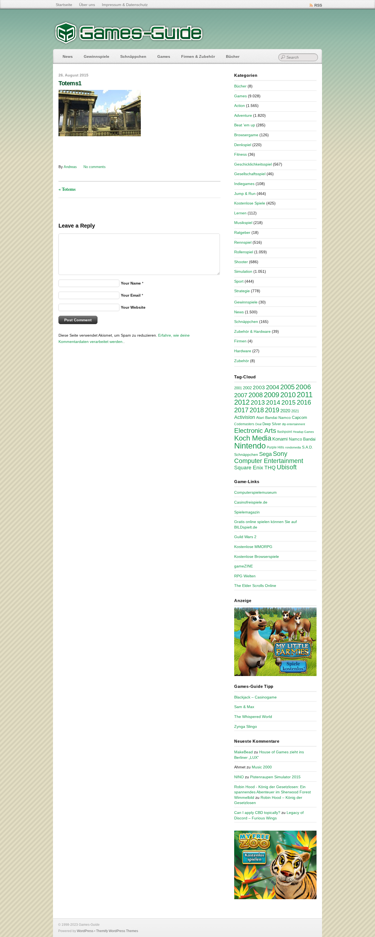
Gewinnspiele (96, 56)
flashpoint (284, 431)
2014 (273, 402)
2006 (303, 387)
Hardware (242, 351)
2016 (304, 402)
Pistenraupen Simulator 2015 (275, 777)
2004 (272, 387)
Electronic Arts (255, 430)
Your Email (131, 295)
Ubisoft (286, 467)
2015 (288, 402)
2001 (238, 388)
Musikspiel (243, 222)
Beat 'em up (244, 125)
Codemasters (244, 424)
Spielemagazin (247, 512)
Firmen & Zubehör (198, 56)
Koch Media (252, 438)
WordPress (85, 931)
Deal (258, 424)
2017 (241, 410)
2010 (288, 395)
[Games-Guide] (129, 42)
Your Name (131, 283)
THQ (270, 467)
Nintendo (250, 445)
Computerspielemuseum (255, 492)
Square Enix (248, 467)
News (68, 56)
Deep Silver (271, 424)
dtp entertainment (293, 424)
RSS (318, 5)
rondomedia (293, 447)
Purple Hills (275, 447)
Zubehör (241, 361)
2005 (287, 387)
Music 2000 (262, 767)
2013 (258, 402)
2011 (305, 394)
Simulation (243, 271)
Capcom (299, 417)
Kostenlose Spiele (249, 203)
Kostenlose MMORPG (253, 546)
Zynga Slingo (245, 726)
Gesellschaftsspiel (249, 174)
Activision (244, 417)
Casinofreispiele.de (250, 502)
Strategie (242, 291)
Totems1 (70, 83)
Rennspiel (242, 242)
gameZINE (243, 566)
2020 (285, 410)
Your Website (133, 307)
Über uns (87, 4)
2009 (271, 395)
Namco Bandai (302, 439)
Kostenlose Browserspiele (256, 556)
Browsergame (246, 135)
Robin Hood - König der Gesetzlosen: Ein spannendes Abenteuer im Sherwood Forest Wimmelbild (272, 792)
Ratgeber (242, 232)
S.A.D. (307, 447)
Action (239, 105)
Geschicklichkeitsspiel (253, 164)
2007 (240, 395)
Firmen (240, 341)
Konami (280, 439)
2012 (242, 402)
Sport (239, 281)
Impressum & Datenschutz (125, 4)
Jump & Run (245, 193)
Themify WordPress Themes (117, 931)
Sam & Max (244, 707)
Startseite (64, 4)
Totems (67, 189)
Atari (260, 417)
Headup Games (303, 431)
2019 (272, 410)
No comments (94, 167)
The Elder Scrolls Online (255, 585)
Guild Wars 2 (245, 537)
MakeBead (243, 752)
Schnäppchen (133, 56)
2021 (295, 411)
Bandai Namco (278, 417)
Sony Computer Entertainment (268, 457)
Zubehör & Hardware (252, 331)
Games (163, 56)
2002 (247, 388)
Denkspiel (242, 145)
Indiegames (244, 183)
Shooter (241, 262)
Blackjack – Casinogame (255, 697)
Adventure (243, 115)
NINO (239, 777)
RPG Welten (245, 576)
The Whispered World (253, 716)
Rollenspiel (243, 252)
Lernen (240, 213)
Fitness (240, 154)
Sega (265, 454)
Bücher (232, 56)
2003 (259, 387)
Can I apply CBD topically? (257, 812)
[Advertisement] (103, 150)
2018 (257, 410)
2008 (255, 395)
